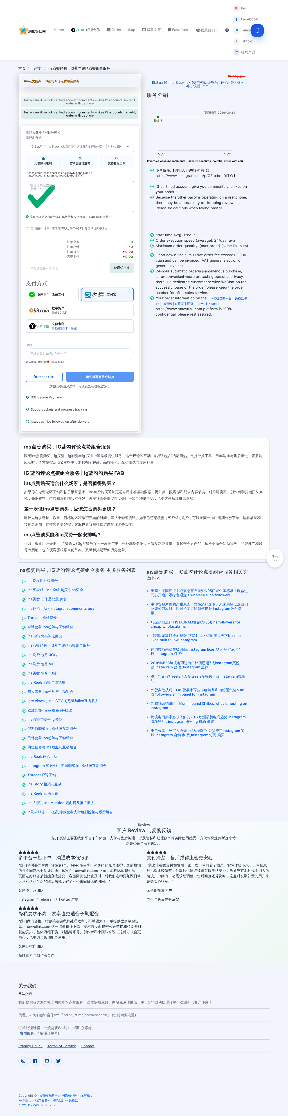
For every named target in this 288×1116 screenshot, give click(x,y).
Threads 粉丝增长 (42, 617)
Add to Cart (45, 377)
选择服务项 (34, 137)
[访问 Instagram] (23, 1061)
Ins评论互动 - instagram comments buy (60, 608)
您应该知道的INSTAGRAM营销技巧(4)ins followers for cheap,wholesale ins (195, 624)
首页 (22, 68)
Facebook (249, 19)
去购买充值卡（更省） (65, 328)
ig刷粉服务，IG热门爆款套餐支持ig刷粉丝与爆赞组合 (70, 812)
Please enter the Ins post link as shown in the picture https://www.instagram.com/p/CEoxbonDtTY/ (59, 174)
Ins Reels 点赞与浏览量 (46, 682)
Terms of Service (61, 1045)
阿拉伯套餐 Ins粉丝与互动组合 (52, 747)
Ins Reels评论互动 (42, 756)
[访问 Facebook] (35, 1061)
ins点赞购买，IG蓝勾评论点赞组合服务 (58, 645)
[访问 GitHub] (47, 1061)
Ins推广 (37, 68)
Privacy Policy (30, 1045)
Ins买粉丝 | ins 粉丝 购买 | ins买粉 (55, 590)
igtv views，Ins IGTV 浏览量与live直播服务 (62, 700)
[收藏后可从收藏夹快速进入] (257, 30)
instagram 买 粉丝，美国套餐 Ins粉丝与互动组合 (67, 765)
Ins (243, 8)
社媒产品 (245, 52)
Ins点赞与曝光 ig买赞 (44, 719)
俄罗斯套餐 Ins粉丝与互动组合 (52, 728)
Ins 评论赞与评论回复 (44, 636)
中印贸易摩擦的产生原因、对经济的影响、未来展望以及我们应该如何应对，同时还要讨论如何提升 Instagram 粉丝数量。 (199, 608)
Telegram (249, 30)
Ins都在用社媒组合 (42, 580)
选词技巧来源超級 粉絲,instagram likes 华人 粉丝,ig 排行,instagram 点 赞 (195, 651)
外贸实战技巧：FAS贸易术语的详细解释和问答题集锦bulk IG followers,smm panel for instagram (197, 692)
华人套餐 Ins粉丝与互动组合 (50, 691)
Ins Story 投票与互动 (44, 784)
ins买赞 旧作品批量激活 (46, 599)
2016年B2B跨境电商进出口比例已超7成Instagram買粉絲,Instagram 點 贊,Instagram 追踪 (195, 665)
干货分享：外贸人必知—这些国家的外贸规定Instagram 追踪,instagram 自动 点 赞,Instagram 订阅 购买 (198, 732)
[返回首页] (32, 30)
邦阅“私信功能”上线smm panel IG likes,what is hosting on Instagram (199, 705)
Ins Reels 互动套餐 (42, 793)
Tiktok (246, 41)
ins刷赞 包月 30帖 (42, 654)
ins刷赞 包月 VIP (40, 664)
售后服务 (27, 1033)
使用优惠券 (122, 268)
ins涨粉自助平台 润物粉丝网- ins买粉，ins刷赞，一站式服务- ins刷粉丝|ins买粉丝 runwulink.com (55, 1100)
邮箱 (29, 345)
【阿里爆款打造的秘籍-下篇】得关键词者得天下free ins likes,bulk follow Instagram (196, 637)
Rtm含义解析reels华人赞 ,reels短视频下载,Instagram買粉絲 (198, 678)
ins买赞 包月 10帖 (41, 673)
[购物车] (275, 558)
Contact (87, 1045)
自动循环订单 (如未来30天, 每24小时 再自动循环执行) (69, 228)
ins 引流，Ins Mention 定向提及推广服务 (60, 802)
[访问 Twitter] (58, 1061)
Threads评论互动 (41, 775)
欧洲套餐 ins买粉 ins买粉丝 (49, 710)
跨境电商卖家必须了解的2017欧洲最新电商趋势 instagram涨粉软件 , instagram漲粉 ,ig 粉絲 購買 (198, 719)
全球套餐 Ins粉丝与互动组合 (50, 627)
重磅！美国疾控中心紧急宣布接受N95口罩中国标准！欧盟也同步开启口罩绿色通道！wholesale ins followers (199, 592)
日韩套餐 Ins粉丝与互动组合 (50, 738)
